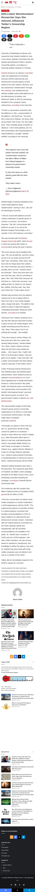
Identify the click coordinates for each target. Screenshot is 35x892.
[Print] (9, 39)
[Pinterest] (15, 36)
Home (4, 7)
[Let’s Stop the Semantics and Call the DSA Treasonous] (6, 769)
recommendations (15, 378)
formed (29, 241)
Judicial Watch (4, 850)
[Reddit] (21, 36)
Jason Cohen (6, 31)
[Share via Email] (4, 39)
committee (29, 73)
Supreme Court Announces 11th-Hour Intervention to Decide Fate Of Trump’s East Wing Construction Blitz (23, 696)
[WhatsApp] (27, 36)
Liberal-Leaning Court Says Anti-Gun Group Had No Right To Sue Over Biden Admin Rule (22, 784)
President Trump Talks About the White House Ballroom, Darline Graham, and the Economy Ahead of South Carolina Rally (8, 623)
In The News (18, 7)
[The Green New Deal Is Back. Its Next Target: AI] (6, 821)
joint (31, 475)
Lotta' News (4, 853)
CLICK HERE (14, 668)
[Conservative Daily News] (11, 2)
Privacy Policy (6, 870)
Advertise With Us (7, 865)
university (7, 90)
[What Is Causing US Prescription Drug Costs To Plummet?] (6, 706)
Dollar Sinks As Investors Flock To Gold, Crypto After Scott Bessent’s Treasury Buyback (22, 776)
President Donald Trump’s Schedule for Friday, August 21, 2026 (25, 643)
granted (4, 494)
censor (3, 247)
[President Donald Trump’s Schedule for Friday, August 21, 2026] (26, 635)
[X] (9, 36)
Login (4, 868)
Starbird (4, 73)
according (15, 105)
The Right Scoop (5, 855)
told (30, 208)
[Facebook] (4, 36)
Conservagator (4, 847)
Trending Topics (10, 7)
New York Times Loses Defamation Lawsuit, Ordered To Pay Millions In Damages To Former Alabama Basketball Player (9, 645)
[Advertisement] (17, 730)
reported (12, 421)
